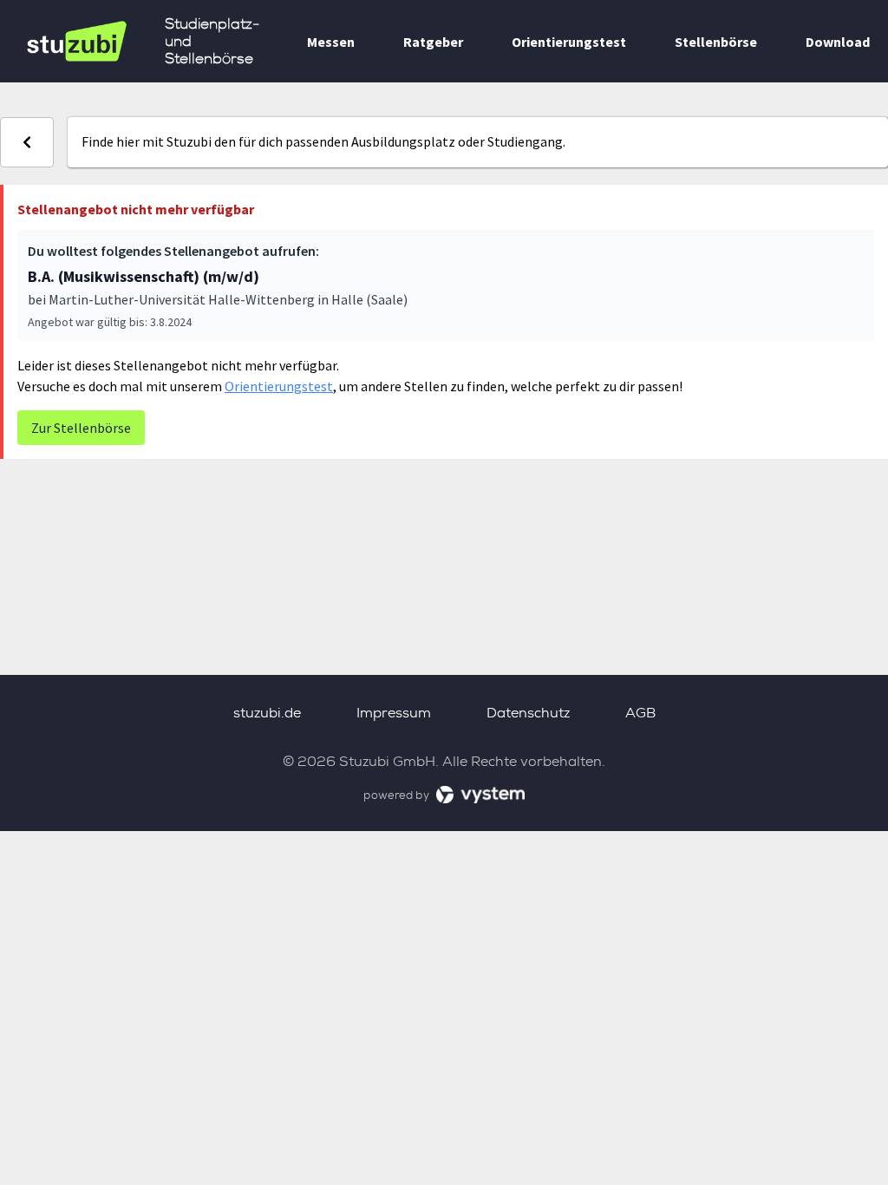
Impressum (393, 713)
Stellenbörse (716, 41)
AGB (640, 713)
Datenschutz (528, 713)
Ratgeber (433, 41)
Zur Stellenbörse (81, 427)
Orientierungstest (569, 41)
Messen (331, 41)
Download (838, 41)
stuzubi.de (267, 713)
